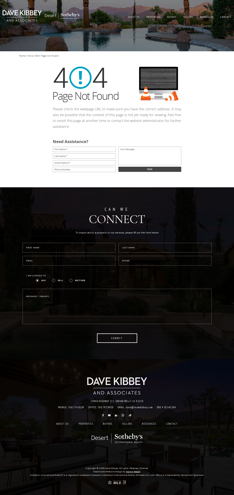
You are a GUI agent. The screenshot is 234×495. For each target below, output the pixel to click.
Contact (225, 17)
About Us (134, 17)
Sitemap (143, 468)
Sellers (188, 17)
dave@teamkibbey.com (139, 407)
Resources (206, 17)
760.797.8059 (106, 407)
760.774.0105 (76, 407)
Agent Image (133, 471)
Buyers (171, 17)
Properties (153, 17)
